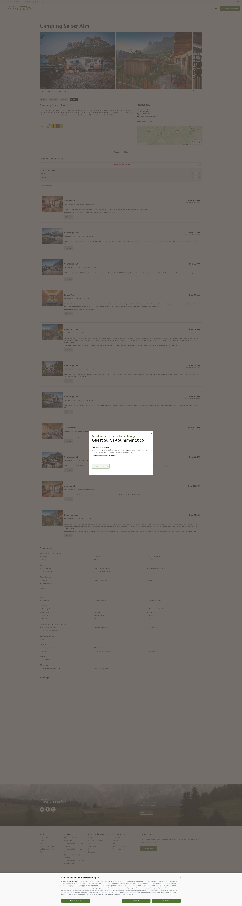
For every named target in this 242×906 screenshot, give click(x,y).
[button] (181, 877)
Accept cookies (166, 900)
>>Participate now (101, 466)
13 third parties (72, 881)
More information (75, 900)
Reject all (136, 900)
